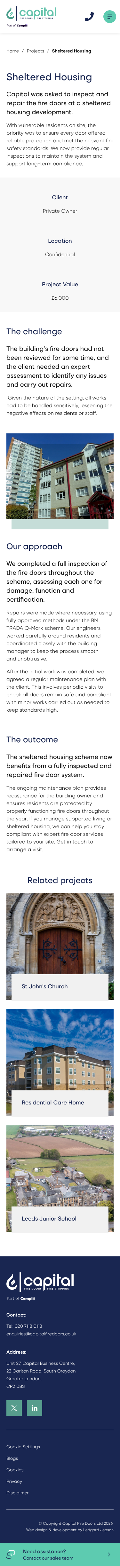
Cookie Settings (23, 1447)
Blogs (12, 1458)
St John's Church (45, 986)
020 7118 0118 (28, 1326)
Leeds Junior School (49, 1218)
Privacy (14, 1481)
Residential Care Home (53, 1102)
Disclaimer (17, 1493)
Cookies (15, 1470)
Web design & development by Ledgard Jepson (70, 1529)
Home (12, 51)
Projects (35, 51)
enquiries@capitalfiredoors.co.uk (41, 1334)
